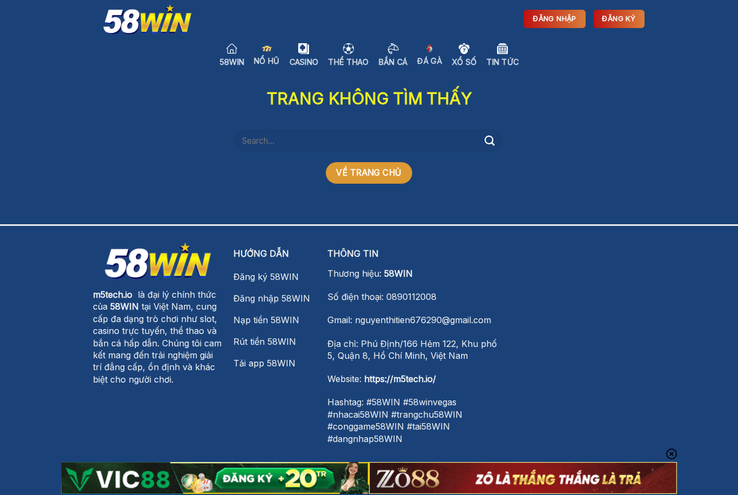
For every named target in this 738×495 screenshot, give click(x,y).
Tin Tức (502, 61)
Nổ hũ (266, 60)
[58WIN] (147, 19)
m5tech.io (112, 294)
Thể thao (348, 61)
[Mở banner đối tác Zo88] (523, 478)
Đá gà (429, 60)
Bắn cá (393, 61)
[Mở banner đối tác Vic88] (215, 478)
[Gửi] (489, 140)
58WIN (231, 61)
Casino (304, 61)
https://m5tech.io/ (400, 378)
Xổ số (464, 61)
